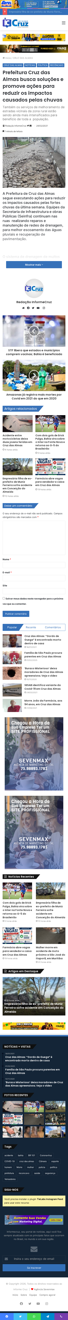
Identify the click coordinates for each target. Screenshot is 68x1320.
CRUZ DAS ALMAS (23, 58)
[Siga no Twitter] (28, 125)
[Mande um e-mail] (30, 125)
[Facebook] (29, 308)
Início (8, 58)
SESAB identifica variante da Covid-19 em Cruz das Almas (42, 687)
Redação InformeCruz (16, 125)
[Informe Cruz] (15, 22)
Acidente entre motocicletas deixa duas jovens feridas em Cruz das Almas (17, 440)
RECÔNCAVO (56, 65)
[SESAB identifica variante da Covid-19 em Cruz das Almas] (12, 689)
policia (42, 1167)
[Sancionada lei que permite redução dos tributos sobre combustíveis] (13, 1132)
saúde (37, 1173)
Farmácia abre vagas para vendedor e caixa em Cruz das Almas (49, 482)
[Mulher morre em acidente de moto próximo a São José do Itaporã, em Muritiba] (50, 935)
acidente (9, 1155)
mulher (30, 1167)
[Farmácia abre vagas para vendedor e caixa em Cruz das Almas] (50, 466)
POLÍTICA (42, 65)
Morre (19, 1167)
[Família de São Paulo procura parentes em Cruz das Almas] (12, 657)
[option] (34, 996)
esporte (55, 1161)
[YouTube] (39, 308)
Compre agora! (47, 1294)
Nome (7, 559)
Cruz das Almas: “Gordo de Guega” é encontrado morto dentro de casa (42, 639)
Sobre (24, 1294)
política (53, 1167)
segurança (50, 1173)
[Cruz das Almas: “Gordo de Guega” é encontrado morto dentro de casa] (12, 640)
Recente (31, 627)
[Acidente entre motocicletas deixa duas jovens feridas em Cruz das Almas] (18, 423)
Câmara (43, 1161)
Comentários (53, 627)
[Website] (24, 308)
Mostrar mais (33, 264)
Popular (12, 627)
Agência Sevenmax (44, 1289)
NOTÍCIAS (30, 65)
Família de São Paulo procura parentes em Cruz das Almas (43, 654)
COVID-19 (9, 1161)
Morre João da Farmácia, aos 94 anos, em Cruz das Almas (43, 702)
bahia (20, 1155)
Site (5, 585)
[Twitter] (34, 308)
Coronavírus (46, 1155)
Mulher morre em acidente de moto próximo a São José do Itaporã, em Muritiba (50, 953)
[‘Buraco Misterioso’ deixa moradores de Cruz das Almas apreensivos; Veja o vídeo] (12, 673)
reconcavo (24, 1173)
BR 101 (31, 1155)
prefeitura (9, 1173)
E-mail (7, 572)
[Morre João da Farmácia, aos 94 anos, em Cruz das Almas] (12, 705)
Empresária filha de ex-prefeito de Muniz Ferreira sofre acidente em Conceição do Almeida (17, 485)
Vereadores (10, 1179)
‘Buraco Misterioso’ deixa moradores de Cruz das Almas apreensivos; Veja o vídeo (43, 672)
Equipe (33, 1294)
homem (8, 1167)
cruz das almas (26, 1161)
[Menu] (63, 24)
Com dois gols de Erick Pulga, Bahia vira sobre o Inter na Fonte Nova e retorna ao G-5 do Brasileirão (50, 442)
